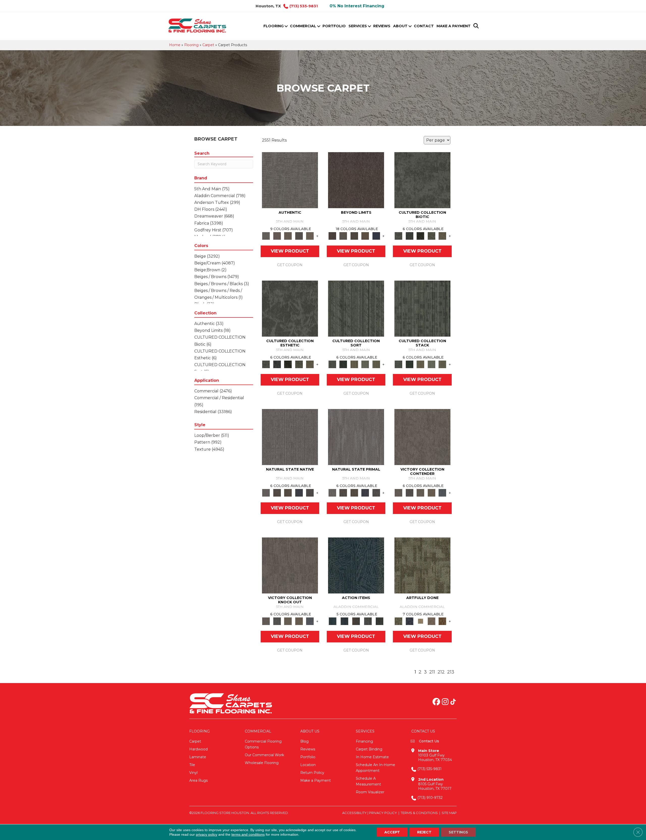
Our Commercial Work (264, 755)
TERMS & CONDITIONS (419, 813)
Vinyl (193, 772)
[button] (286, 26)
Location (308, 765)
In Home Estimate (372, 757)
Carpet (208, 45)
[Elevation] (354, 236)
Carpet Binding (369, 749)
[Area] (356, 180)
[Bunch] (343, 364)
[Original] (310, 493)
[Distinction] (442, 236)
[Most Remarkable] (409, 621)
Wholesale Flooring (262, 763)
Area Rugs (198, 780)
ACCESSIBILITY (354, 813)
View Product (290, 251)
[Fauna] (365, 236)
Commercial (303, 26)
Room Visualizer (370, 792)
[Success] (442, 493)
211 (432, 672)
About (400, 26)
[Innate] (299, 493)
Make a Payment (454, 26)
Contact (424, 26)
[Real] (310, 236)
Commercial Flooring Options (263, 744)
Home (174, 45)
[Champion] (409, 493)
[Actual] (290, 180)
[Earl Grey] (368, 621)
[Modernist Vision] (420, 621)
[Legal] (299, 236)
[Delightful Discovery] (422, 565)
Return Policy (312, 772)
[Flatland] (376, 236)
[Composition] (431, 236)
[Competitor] (420, 493)
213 (450, 672)
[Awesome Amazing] (431, 621)
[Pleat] (365, 364)
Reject (424, 832)
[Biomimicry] (422, 180)
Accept (392, 832)
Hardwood (198, 749)
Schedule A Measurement (368, 781)
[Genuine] (288, 236)
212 (441, 672)
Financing (364, 741)
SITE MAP (449, 813)
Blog (304, 741)
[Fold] (354, 364)
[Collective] (420, 236)
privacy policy (206, 834)
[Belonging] (290, 437)
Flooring (273, 26)
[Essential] (277, 493)
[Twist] (376, 364)
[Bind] (356, 308)
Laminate (197, 757)
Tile (192, 765)
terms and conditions (248, 834)
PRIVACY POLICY (383, 813)
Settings (458, 832)
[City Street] (379, 621)
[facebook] (436, 702)
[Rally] (431, 493)
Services (357, 26)
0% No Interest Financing (357, 6)
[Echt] (277, 236)
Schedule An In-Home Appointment (375, 768)
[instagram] (445, 702)
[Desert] (343, 236)
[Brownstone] (356, 621)
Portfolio (334, 26)
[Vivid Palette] (442, 621)
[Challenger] (422, 437)
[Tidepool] (356, 565)
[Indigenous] (288, 493)
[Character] (409, 236)
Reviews (381, 26)
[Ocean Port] (344, 621)
